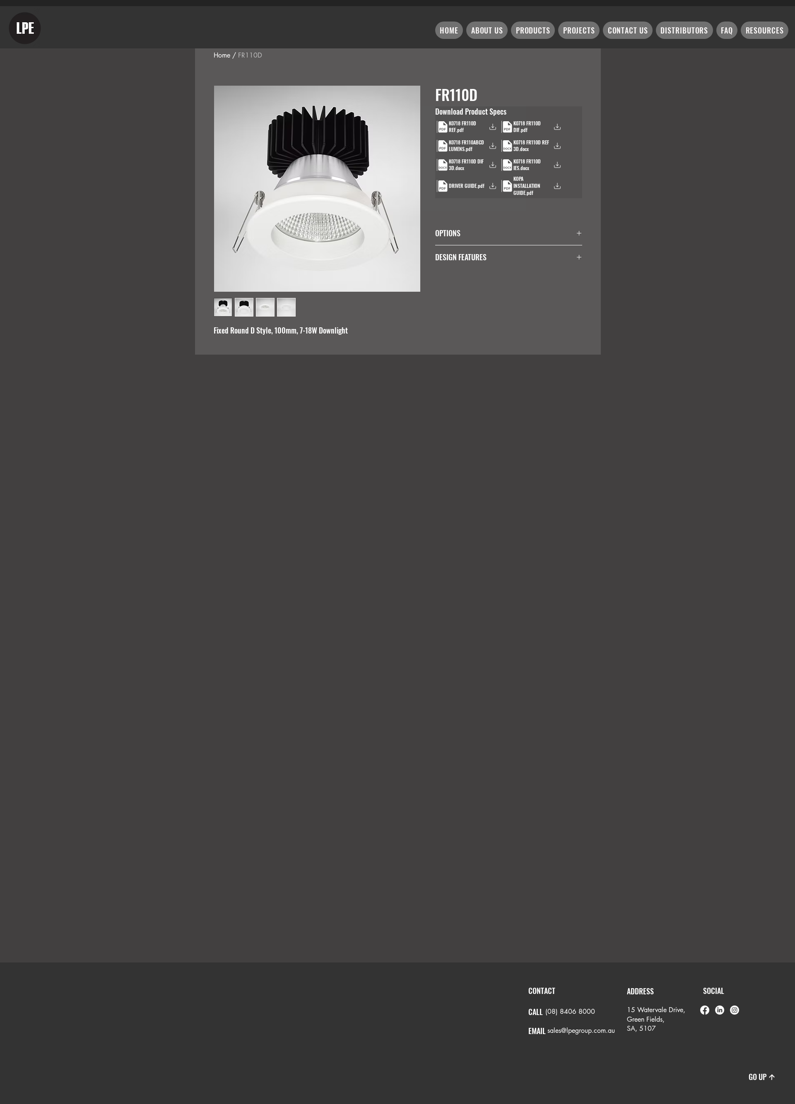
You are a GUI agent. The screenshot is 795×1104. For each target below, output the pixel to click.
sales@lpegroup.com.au (581, 1030)
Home (222, 55)
